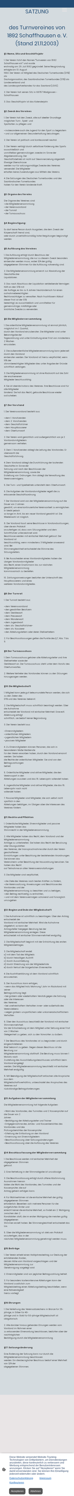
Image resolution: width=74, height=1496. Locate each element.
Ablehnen (35, 1491)
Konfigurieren (16, 1482)
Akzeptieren (17, 1491)
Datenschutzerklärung (21, 1478)
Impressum (45, 1478)
